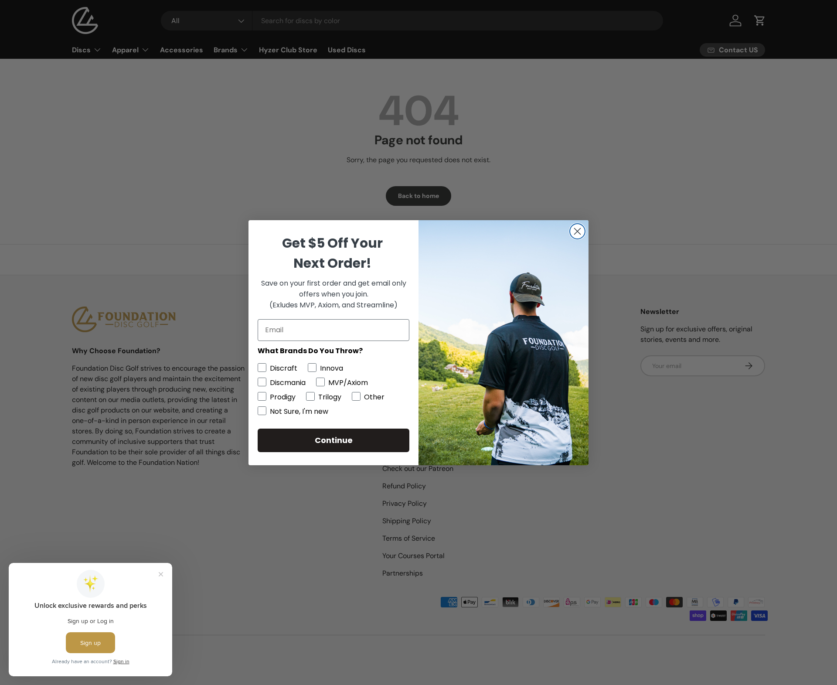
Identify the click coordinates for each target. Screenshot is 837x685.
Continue (334, 440)
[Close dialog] (577, 231)
